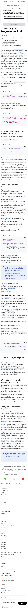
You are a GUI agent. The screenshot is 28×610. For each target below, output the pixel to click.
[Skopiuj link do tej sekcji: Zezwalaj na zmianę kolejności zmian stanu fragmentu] (20, 133)
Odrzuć (14, 20)
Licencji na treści (13, 468)
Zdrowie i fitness (4, 509)
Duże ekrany (3, 521)
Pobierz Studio (4, 561)
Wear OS (3, 523)
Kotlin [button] (4, 91)
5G (1, 515)
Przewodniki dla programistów (7, 556)
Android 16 (3, 538)
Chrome (3, 586)
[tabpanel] (14, 96)
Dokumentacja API (5, 558)
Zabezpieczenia (4, 490)
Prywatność (3, 513)
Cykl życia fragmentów (10, 459)
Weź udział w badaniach (6, 575)
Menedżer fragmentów (14, 276)
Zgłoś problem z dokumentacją (8, 571)
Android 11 (3, 548)
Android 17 (3, 535)
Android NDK (4, 563)
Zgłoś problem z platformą (7, 569)
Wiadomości (4, 494)
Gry (2, 504)
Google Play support (5, 573)
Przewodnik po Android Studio (7, 554)
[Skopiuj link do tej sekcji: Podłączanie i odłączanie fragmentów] (12, 409)
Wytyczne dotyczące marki (19, 597)
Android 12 (3, 546)
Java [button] (10, 91)
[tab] (4, 91)
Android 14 (3, 542)
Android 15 (3, 540)
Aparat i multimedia (5, 511)
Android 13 (3, 544)
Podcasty (3, 499)
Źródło (2, 492)
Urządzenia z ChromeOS (6, 525)
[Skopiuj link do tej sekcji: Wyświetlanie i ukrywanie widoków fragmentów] (19, 382)
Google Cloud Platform (6, 590)
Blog (2, 496)
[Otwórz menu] (2, 1)
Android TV (3, 530)
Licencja (9, 597)
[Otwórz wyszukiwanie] (16, 1)
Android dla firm (4, 488)
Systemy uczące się (5, 507)
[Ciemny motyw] (24, 94)
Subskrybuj (23, 603)
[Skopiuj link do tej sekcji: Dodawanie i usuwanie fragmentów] (12, 187)
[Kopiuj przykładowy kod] (26, 94)
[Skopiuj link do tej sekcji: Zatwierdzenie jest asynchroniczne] (24, 295)
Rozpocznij (14, 24)
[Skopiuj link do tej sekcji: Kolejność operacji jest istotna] (21, 326)
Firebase (3, 588)
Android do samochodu (6, 527)
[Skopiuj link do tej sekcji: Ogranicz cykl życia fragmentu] (2, 360)
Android (3, 486)
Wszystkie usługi (4, 592)
